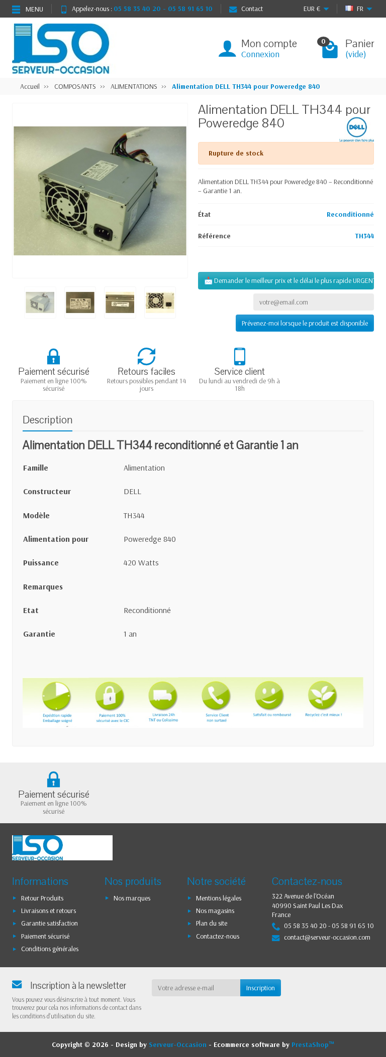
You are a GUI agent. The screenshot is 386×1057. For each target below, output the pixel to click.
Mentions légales (218, 897)
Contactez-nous (217, 936)
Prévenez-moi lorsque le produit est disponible (305, 323)
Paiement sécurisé (45, 936)
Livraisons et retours (48, 910)
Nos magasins (215, 910)
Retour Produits (42, 897)
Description (47, 420)
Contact (252, 8)
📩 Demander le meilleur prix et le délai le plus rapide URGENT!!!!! (289, 280)
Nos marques (132, 897)
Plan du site (211, 923)
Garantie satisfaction (49, 923)
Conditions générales (49, 948)
